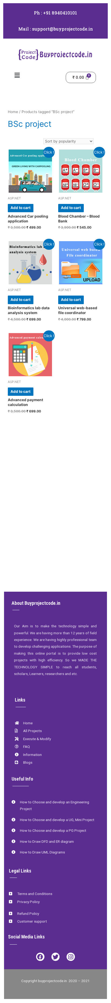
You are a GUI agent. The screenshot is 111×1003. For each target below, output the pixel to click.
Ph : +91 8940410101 (55, 13)
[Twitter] (55, 957)
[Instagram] (71, 957)
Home (13, 112)
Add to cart (20, 208)
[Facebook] (40, 957)
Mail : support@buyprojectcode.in (55, 29)
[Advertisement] (55, 523)
